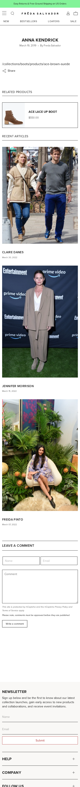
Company (11, 772)
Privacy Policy (61, 606)
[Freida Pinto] (40, 455)
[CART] (76, 13)
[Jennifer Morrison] (40, 322)
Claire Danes (12, 252)
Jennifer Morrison (18, 386)
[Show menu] (4, 13)
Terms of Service (10, 610)
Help (7, 758)
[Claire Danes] (40, 195)
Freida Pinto (12, 519)
